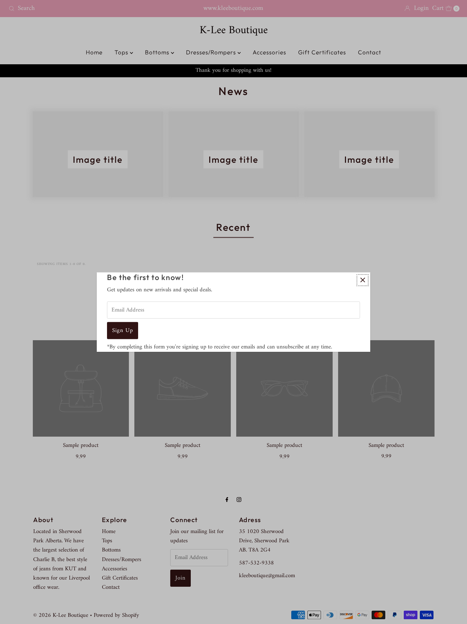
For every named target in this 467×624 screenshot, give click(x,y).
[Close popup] (363, 280)
